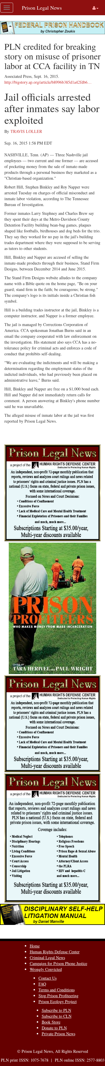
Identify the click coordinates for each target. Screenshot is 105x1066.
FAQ (42, 984)
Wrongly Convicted (46, 969)
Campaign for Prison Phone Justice (58, 963)
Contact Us (47, 978)
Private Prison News (58, 1033)
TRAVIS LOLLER (26, 131)
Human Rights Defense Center (55, 951)
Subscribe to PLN (56, 1010)
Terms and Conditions (56, 990)
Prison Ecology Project (57, 1001)
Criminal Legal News (47, 957)
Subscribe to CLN (56, 1016)
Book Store (51, 1022)
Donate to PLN (54, 1028)
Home (35, 946)
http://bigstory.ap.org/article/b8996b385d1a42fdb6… (48, 82)
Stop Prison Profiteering (58, 995)
